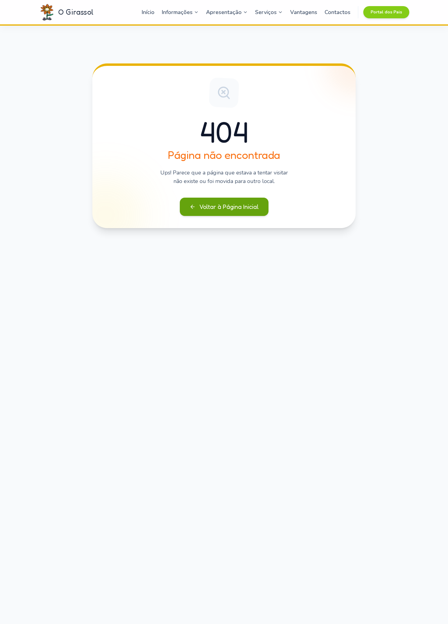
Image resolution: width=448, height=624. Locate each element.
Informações (177, 12)
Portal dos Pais (386, 12)
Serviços (266, 12)
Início (148, 12)
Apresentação (224, 12)
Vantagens (303, 12)
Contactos (337, 12)
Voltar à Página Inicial (229, 206)
